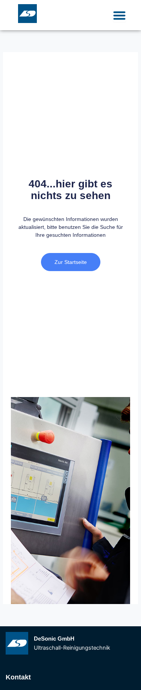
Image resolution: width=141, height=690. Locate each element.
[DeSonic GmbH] (17, 643)
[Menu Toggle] (119, 15)
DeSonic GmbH (54, 639)
